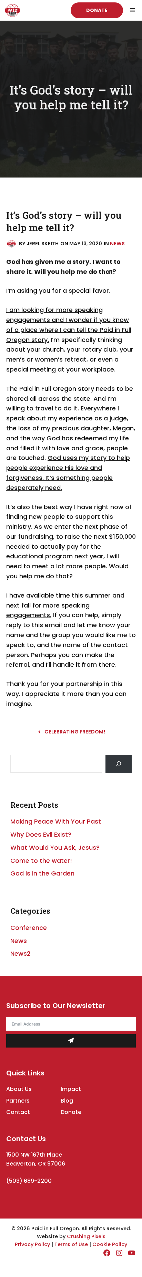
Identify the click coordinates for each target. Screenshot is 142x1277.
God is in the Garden (42, 873)
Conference (28, 927)
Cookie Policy (109, 1244)
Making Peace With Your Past (55, 821)
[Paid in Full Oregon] (12, 10)
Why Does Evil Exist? (40, 834)
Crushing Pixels (86, 1236)
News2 (20, 953)
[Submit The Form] (71, 1041)
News (117, 243)
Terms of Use (71, 1244)
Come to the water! (41, 860)
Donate (97, 10)
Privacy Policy (32, 1244)
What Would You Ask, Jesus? (55, 847)
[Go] (118, 764)
